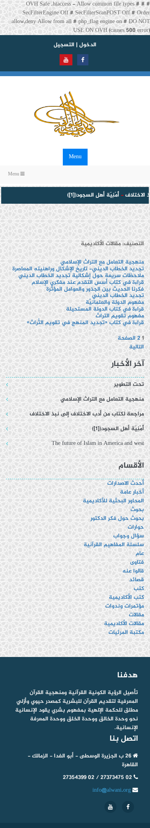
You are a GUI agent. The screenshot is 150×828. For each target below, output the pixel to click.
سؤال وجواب (128, 536)
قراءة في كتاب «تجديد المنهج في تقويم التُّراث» (85, 322)
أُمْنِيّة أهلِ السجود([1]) (91, 195)
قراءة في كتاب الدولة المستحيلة (105, 309)
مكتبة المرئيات (126, 632)
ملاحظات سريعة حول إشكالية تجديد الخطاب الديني (81, 275)
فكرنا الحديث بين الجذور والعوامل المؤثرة (95, 289)
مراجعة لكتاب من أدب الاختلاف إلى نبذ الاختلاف (87, 414)
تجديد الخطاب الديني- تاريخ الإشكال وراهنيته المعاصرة (78, 268)
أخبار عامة (132, 492)
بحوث (137, 509)
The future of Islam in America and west (98, 443)
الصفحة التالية (131, 343)
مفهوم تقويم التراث (120, 316)
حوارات (136, 527)
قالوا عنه (133, 571)
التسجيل (64, 44)
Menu (75, 156)
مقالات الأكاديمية (124, 623)
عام (140, 553)
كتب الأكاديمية (126, 597)
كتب (139, 588)
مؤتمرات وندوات (124, 606)
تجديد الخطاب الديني (118, 295)
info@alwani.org (111, 790)
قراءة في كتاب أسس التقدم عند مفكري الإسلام (88, 282)
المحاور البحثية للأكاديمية (113, 500)
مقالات (136, 615)
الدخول (87, 44)
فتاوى (137, 562)
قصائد (136, 579)
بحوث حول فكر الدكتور (116, 518)
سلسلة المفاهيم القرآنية (114, 544)
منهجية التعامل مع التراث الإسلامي (102, 262)
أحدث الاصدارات (125, 483)
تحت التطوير (129, 384)
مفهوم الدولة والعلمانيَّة (115, 302)
